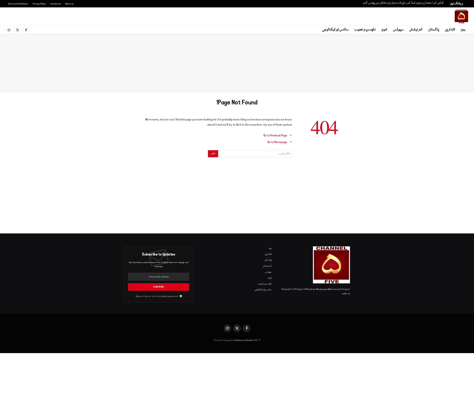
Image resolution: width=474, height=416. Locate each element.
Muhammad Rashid (244, 340)
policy (164, 296)
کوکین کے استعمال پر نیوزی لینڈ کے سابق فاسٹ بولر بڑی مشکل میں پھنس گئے (403, 3)
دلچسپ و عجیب (365, 29)
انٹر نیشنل (415, 29)
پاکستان (433, 29)
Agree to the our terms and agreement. (157, 296)
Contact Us (56, 3)
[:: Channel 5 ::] (461, 16)
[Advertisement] (237, 15)
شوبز (384, 29)
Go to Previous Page (275, 135)
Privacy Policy (39, 3)
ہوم (463, 29)
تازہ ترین (450, 29)
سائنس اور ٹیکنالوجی (335, 29)
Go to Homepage (277, 142)
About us (69, 3)
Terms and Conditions (18, 3)
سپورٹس (398, 29)
